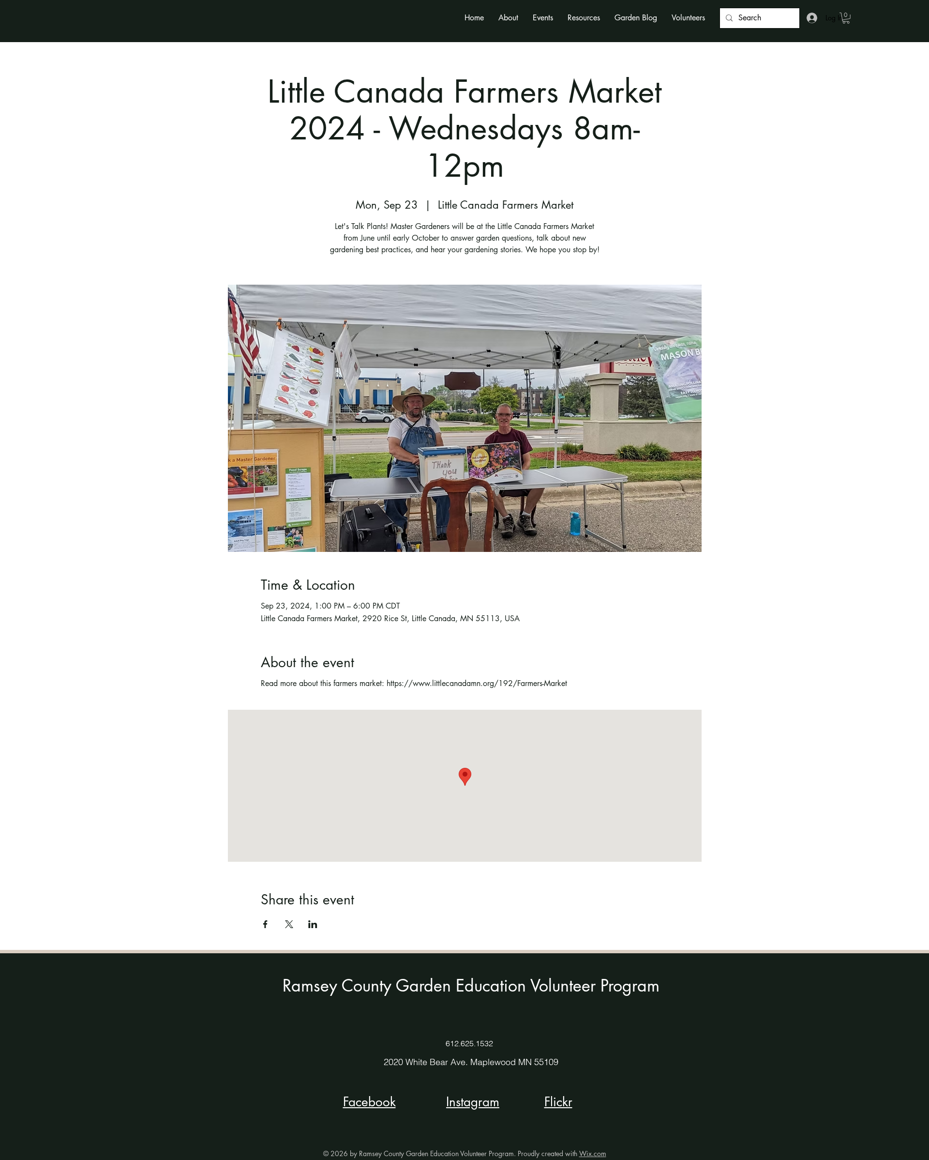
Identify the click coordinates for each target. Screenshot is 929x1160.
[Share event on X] (289, 924)
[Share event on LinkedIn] (312, 924)
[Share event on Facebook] (265, 924)
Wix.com (592, 1153)
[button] (508, 17)
